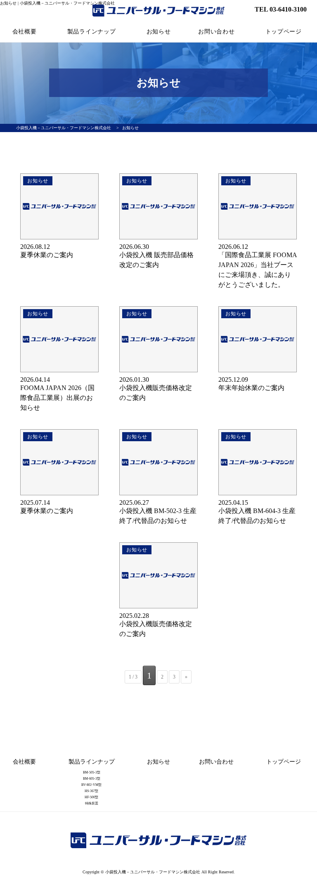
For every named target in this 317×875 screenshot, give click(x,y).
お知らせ (159, 31)
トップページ (283, 31)
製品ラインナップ (91, 31)
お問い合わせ (216, 31)
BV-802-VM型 (91, 785)
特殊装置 (91, 803)
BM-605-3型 (91, 778)
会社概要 (24, 31)
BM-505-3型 (91, 772)
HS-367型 (91, 791)
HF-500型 (91, 797)
